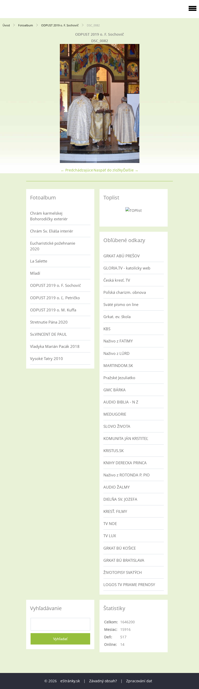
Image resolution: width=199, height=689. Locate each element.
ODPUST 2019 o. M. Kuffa (53, 309)
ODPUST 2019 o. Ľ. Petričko (55, 297)
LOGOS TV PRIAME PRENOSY (129, 584)
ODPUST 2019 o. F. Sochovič (60, 25)
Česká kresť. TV (116, 280)
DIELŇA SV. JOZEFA (120, 499)
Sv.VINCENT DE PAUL (48, 334)
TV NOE (110, 523)
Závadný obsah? (103, 680)
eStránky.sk (70, 680)
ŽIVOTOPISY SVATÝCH (122, 572)
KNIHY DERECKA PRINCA (125, 462)
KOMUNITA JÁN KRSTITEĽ (125, 438)
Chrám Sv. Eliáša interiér (51, 231)
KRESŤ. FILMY (115, 511)
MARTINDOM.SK (118, 365)
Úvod (6, 25)
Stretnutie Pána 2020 (49, 322)
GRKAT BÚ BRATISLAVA (123, 560)
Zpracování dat (139, 680)
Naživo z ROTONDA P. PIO (126, 474)
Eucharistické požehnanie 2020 (52, 246)
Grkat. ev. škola (117, 316)
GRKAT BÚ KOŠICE (119, 548)
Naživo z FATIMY (118, 340)
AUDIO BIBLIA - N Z (120, 402)
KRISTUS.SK (113, 450)
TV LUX (109, 535)
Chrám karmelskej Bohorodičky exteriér (49, 216)
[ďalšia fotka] (190, 103)
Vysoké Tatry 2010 (46, 358)
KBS (106, 328)
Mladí (35, 273)
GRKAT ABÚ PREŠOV (121, 255)
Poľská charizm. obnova (124, 292)
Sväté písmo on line (120, 304)
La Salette (38, 261)
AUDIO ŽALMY (116, 487)
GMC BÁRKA (114, 389)
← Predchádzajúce (77, 170)
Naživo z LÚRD (116, 353)
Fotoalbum (25, 25)
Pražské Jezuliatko (119, 377)
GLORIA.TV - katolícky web (126, 268)
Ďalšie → (130, 170)
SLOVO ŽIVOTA (116, 426)
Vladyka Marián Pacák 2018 (55, 346)
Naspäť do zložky (108, 170)
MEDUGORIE (114, 414)
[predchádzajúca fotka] (8, 103)
